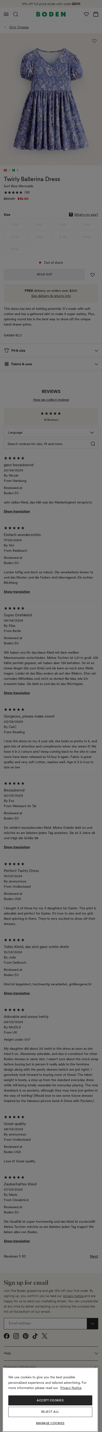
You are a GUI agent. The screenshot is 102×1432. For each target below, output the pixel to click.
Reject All (50, 1411)
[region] (50, 1399)
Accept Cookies (50, 1400)
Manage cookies (50, 1423)
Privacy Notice (71, 1388)
